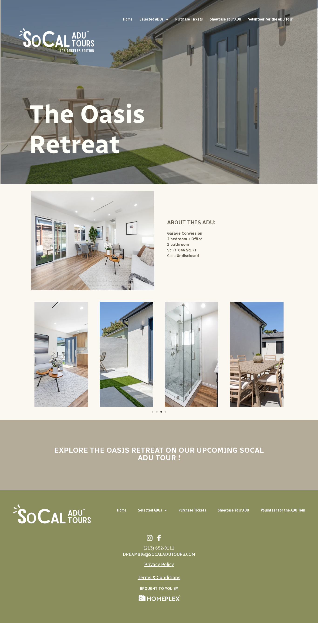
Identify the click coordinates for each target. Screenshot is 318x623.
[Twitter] (168, 538)
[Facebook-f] (158, 538)
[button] (34, 355)
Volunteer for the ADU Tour (270, 19)
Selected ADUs (151, 19)
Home (127, 19)
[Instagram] (149, 538)
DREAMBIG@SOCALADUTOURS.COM (159, 554)
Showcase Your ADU (225, 19)
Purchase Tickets (189, 19)
